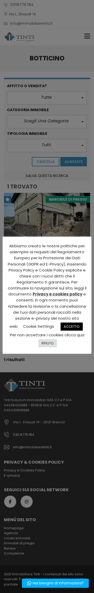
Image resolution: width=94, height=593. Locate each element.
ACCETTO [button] (72, 326)
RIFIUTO (48, 343)
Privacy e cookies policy (57, 294)
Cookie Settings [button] (38, 326)
